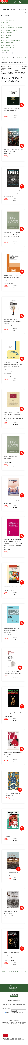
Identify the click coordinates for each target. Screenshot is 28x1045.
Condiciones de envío (13, 990)
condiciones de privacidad (17, 1012)
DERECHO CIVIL (4, 22)
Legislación (16, 66)
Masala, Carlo (7, 756)
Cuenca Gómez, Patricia (9, 376)
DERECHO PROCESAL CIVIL (7, 42)
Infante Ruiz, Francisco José (10, 113)
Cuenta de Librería (13, 987)
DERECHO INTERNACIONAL (7, 32)
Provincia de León (5, 50)
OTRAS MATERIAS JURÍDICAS (7, 47)
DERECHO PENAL (5, 37)
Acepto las (14, 1012)
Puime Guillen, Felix (8, 634)
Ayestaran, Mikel (7, 503)
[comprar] (22, 89)
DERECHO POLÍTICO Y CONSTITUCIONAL (10, 40)
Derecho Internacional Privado (4, 68)
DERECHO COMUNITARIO (7, 25)
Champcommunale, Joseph (10, 590)
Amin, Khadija (7, 836)
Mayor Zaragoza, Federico (9, 325)
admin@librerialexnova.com (14, 1025)
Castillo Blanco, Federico (9, 461)
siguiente (5, 59)
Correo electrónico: (6, 1008)
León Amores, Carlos (8, 196)
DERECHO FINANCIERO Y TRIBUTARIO (9, 30)
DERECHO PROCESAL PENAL (7, 45)
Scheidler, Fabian (7, 153)
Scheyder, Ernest (11, 875)
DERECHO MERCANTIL (6, 35)
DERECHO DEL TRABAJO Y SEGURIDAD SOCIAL (11, 27)
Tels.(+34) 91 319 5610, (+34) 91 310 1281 (14, 1023)
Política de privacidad (13, 988)
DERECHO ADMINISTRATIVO (7, 20)
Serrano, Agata (7, 549)
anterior (3, 57)
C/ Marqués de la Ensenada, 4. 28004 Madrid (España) (14, 1022)
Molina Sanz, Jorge (8, 238)
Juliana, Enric (18, 673)
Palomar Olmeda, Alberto (9, 418)
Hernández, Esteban (9, 673)
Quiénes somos (13, 985)
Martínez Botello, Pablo (9, 915)
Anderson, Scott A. (8, 716)
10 (25, 57)
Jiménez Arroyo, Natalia (9, 960)
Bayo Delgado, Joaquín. (9, 283)
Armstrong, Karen (9, 795)
